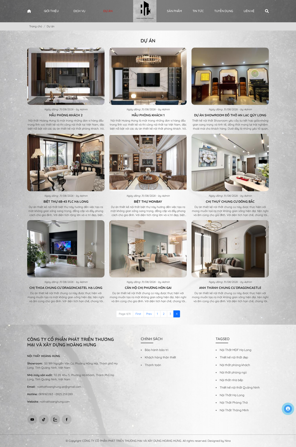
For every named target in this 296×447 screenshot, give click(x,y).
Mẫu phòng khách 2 (66, 115)
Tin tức (198, 11)
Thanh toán (153, 365)
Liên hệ (249, 11)
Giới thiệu (51, 11)
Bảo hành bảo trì (156, 350)
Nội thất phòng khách (235, 365)
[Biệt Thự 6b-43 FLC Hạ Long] (66, 162)
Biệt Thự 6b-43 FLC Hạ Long (65, 201)
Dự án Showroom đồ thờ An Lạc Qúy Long (230, 115)
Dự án (108, 11)
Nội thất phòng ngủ (233, 372)
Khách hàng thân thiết (160, 357)
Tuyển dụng (223, 11)
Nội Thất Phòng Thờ (234, 402)
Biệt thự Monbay (148, 201)
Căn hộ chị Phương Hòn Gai (148, 288)
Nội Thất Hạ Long (232, 395)
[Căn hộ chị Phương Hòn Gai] (148, 249)
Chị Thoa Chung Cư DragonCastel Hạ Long (65, 288)
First (138, 314)
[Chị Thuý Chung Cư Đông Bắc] (230, 162)
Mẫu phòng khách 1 (148, 115)
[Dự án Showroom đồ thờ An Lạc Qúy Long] (230, 76)
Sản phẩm (174, 11)
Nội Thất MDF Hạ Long (235, 350)
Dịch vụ (79, 11)
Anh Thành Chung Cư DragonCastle (230, 288)
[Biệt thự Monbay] (148, 162)
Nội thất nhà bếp (231, 380)
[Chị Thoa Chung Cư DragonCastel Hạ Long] (66, 249)
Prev (149, 314)
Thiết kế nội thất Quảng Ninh (240, 387)
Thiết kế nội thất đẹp (234, 357)
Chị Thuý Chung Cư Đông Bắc (230, 201)
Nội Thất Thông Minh (234, 410)
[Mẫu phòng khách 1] (148, 76)
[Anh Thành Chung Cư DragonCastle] (230, 249)
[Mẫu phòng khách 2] (66, 76)
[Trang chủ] (30, 11)
